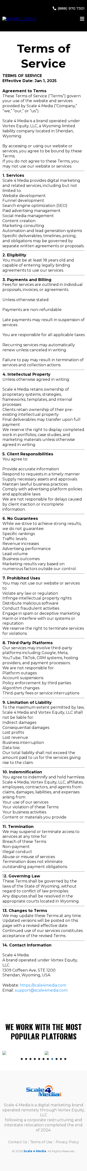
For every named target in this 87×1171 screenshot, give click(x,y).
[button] (82, 19)
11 (65, 1059)
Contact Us (17, 1142)
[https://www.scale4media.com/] (19, 19)
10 (61, 1059)
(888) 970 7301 (71, 8)
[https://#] (43, 1091)
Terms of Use (41, 1142)
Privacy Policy (67, 1142)
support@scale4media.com (41, 990)
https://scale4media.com (43, 985)
